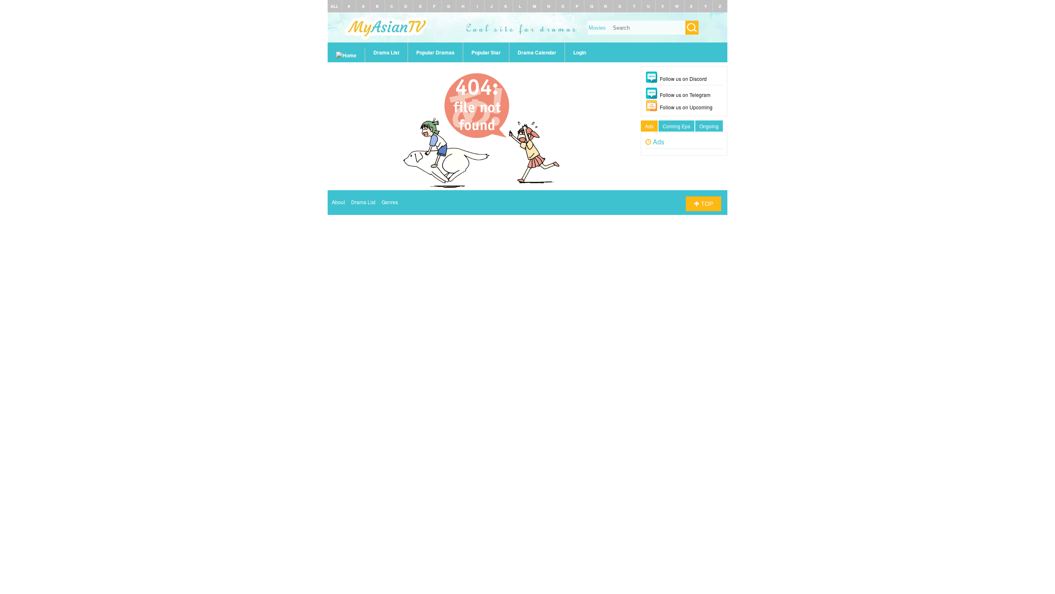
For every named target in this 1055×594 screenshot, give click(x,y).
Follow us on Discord (683, 78)
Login (579, 52)
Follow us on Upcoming (686, 107)
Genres (390, 201)
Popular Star (486, 52)
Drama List (386, 52)
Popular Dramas (435, 52)
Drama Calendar (537, 52)
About (338, 201)
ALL (334, 6)
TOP (706, 203)
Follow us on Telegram (685, 94)
